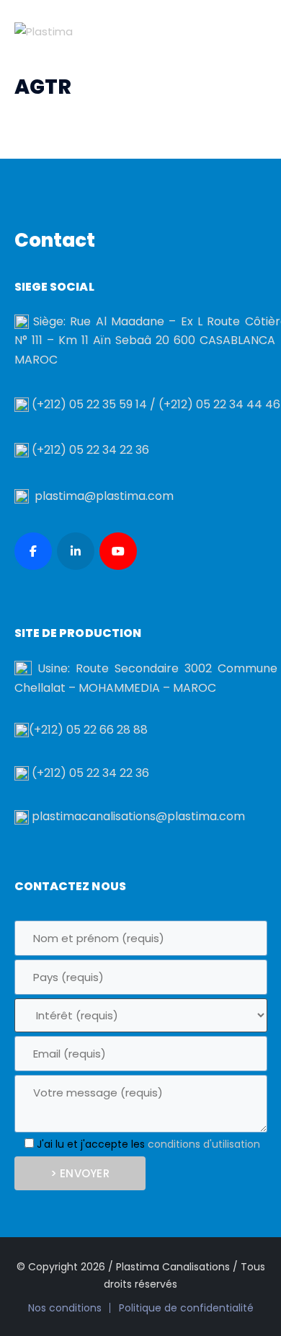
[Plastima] (43, 30)
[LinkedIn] (75, 551)
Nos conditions (65, 1308)
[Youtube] (118, 551)
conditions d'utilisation (204, 1144)
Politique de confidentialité (186, 1308)
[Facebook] (33, 551)
